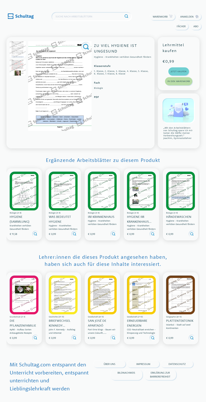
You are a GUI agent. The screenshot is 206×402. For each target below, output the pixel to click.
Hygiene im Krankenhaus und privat (138, 221)
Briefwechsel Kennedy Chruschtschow (62, 325)
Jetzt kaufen (178, 71)
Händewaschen (178, 217)
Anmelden (187, 16)
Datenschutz (177, 364)
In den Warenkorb (178, 81)
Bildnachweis (126, 372)
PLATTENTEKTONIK (179, 321)
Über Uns (109, 364)
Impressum (143, 364)
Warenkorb (160, 16)
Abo (195, 26)
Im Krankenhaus (101, 217)
